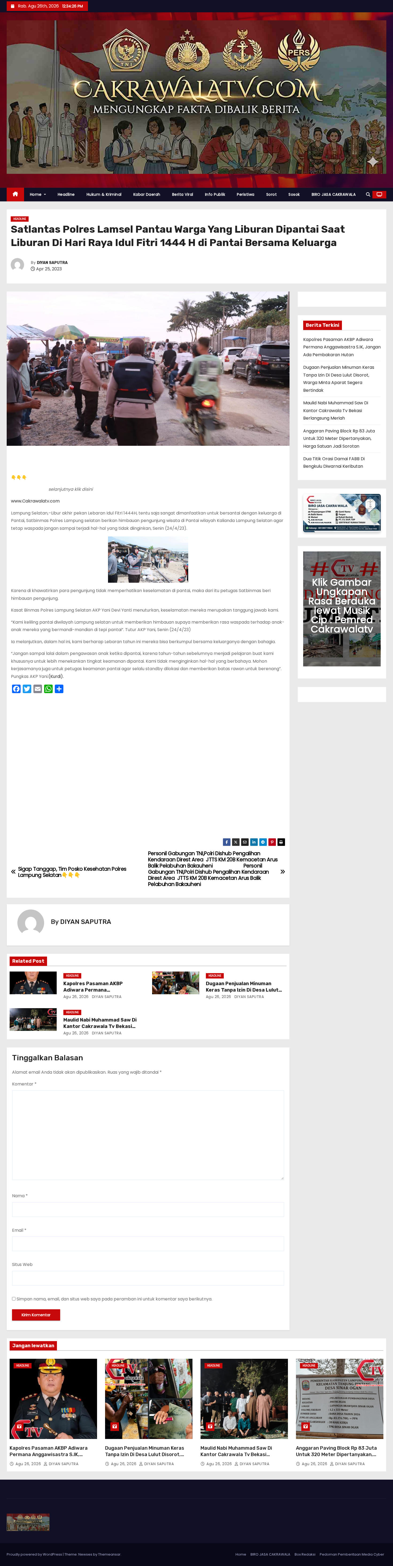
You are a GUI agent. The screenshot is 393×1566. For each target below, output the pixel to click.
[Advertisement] (148, 767)
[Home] (15, 194)
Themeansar (109, 1554)
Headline (66, 194)
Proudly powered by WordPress (35, 1554)
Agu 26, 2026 (76, 996)
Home (36, 194)
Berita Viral (182, 194)
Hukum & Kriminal (104, 194)
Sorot (271, 194)
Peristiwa (246, 194)
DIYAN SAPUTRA (52, 262)
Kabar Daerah (146, 194)
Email (19, 1230)
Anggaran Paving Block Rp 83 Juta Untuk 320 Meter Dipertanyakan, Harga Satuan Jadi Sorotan (339, 438)
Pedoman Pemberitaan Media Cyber (352, 1554)
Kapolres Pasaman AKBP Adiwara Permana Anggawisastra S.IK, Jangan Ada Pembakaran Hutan (342, 347)
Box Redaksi (305, 1554)
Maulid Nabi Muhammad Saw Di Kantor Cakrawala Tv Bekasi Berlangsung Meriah (100, 1026)
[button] (368, 194)
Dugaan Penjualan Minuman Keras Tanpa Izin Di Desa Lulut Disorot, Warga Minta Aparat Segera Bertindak (144, 1457)
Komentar (24, 1084)
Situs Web (22, 1264)
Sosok (294, 194)
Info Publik (215, 194)
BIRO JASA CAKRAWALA (334, 194)
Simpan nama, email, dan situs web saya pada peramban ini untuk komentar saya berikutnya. (114, 1299)
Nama (20, 1196)
